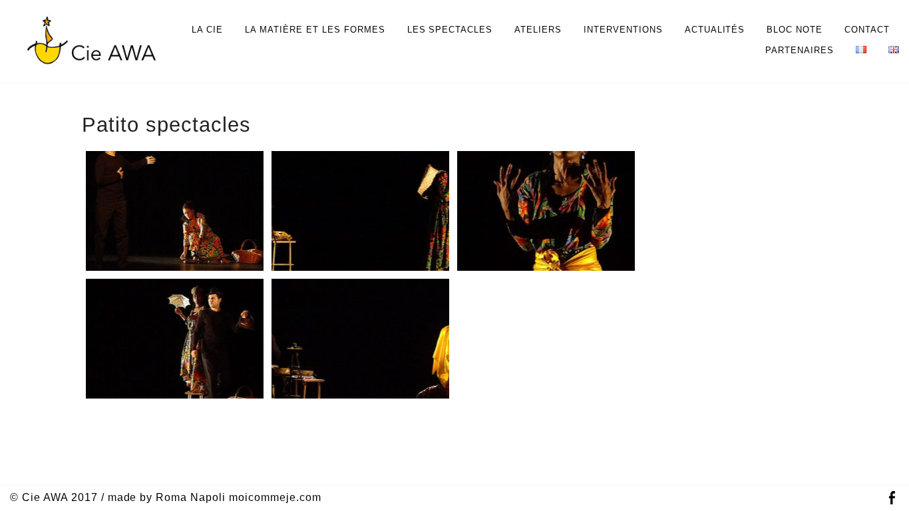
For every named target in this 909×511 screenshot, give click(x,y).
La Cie (207, 30)
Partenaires (799, 50)
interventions (623, 30)
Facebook (891, 498)
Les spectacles (450, 30)
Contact (867, 30)
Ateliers (538, 30)
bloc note (794, 30)
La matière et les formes (315, 30)
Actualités (715, 30)
